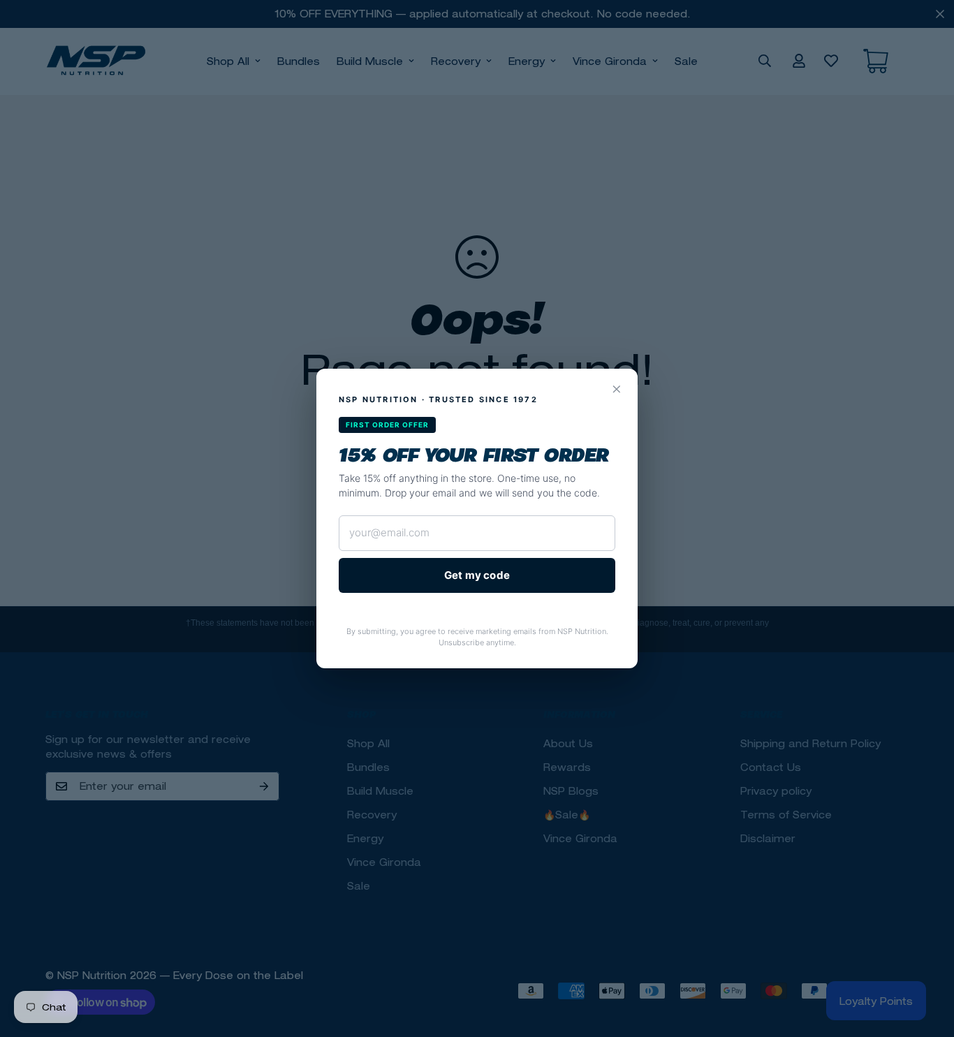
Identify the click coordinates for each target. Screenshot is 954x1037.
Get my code (477, 575)
